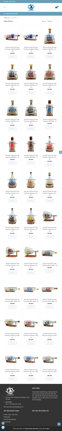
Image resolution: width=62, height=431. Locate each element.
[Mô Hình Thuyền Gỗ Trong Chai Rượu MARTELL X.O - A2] (12, 107)
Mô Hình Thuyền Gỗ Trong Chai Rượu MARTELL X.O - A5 (12, 85)
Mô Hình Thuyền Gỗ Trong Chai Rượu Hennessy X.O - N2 (12, 265)
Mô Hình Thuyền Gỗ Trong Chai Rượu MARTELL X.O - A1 (31, 121)
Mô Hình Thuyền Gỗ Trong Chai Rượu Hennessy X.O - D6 (50, 157)
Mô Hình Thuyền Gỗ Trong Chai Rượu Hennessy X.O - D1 (31, 229)
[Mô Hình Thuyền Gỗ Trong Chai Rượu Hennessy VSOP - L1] (49, 357)
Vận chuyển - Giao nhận (11, 414)
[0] (56, 7)
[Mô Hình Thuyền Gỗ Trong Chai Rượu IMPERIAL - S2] (12, 143)
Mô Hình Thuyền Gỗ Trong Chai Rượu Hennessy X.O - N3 (50, 229)
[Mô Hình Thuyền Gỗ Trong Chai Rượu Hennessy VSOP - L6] (12, 321)
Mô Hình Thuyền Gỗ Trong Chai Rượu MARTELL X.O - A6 (50, 49)
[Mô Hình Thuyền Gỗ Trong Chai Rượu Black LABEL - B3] (12, 287)
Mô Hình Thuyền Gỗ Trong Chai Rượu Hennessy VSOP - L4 (49, 335)
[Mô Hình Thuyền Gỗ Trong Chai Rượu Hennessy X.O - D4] (31, 179)
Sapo (47, 428)
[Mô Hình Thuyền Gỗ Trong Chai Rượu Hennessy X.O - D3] (49, 179)
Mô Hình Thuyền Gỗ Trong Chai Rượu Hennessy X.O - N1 (31, 265)
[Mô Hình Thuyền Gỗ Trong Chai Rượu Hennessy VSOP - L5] (31, 321)
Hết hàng (12, 56)
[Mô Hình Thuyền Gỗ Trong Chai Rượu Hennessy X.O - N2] (12, 251)
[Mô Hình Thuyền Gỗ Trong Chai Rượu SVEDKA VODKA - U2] (12, 35)
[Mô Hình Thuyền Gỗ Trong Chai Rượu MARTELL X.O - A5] (12, 71)
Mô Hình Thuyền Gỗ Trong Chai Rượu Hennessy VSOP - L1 (49, 371)
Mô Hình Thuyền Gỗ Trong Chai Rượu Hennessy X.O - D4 (31, 193)
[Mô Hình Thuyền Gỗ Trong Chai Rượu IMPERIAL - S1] (31, 143)
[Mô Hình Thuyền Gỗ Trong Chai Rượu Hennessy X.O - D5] (12, 179)
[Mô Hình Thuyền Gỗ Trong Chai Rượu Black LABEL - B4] (49, 251)
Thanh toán (8, 421)
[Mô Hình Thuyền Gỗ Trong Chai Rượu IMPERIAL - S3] (49, 107)
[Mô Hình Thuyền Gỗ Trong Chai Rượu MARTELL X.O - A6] (49, 35)
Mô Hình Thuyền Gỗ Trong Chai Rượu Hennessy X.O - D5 (12, 193)
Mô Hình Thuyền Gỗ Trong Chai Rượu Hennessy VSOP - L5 (31, 335)
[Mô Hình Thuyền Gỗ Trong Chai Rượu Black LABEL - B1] (49, 287)
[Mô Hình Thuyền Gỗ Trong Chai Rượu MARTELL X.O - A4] (31, 71)
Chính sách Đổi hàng (10, 419)
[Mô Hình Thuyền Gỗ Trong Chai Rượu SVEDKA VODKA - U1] (31, 35)
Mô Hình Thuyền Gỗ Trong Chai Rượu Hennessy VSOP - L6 (12, 335)
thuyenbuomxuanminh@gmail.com (14, 406)
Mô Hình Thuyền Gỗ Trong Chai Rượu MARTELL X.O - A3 (50, 85)
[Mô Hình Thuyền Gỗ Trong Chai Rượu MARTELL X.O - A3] (49, 71)
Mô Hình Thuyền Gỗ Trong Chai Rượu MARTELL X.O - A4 (31, 85)
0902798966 (12, 1)
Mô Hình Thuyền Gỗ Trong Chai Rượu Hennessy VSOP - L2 (31, 371)
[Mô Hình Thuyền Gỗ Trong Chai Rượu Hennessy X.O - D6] (49, 143)
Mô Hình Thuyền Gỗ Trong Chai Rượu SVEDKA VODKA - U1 (31, 49)
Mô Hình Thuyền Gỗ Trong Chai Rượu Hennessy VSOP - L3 (12, 371)
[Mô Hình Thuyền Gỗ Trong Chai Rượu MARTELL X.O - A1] (31, 107)
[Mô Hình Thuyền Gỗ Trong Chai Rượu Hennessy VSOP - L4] (49, 321)
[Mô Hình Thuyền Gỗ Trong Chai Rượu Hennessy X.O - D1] (31, 215)
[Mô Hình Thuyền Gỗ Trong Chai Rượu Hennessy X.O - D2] (12, 215)
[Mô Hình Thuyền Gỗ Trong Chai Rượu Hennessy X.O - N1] (31, 251)
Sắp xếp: (44, 21)
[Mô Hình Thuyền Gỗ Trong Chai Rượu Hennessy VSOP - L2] (31, 357)
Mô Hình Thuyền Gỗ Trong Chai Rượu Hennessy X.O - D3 (50, 193)
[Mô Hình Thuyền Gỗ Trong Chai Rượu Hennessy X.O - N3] (49, 215)
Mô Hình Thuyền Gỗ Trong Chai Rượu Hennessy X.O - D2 (12, 229)
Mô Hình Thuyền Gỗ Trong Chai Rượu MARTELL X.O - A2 (12, 121)
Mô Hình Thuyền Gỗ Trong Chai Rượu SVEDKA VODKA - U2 (12, 49)
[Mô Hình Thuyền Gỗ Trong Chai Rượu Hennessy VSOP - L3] (12, 357)
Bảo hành (7, 417)
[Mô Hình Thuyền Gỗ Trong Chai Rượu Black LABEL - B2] (31, 287)
